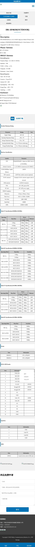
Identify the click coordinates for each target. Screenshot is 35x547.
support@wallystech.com (10, 526)
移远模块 (8, 23)
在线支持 (26, 376)
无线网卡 (26, 13)
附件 (26, 20)
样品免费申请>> (17, 1)
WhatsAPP (26, 379)
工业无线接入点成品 (8, 16)
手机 (17, 545)
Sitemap (17, 540)
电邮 (6, 545)
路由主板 (8, 13)
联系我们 (3, 519)
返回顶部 (29, 545)
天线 (26, 16)
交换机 (9, 20)
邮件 (25, 374)
